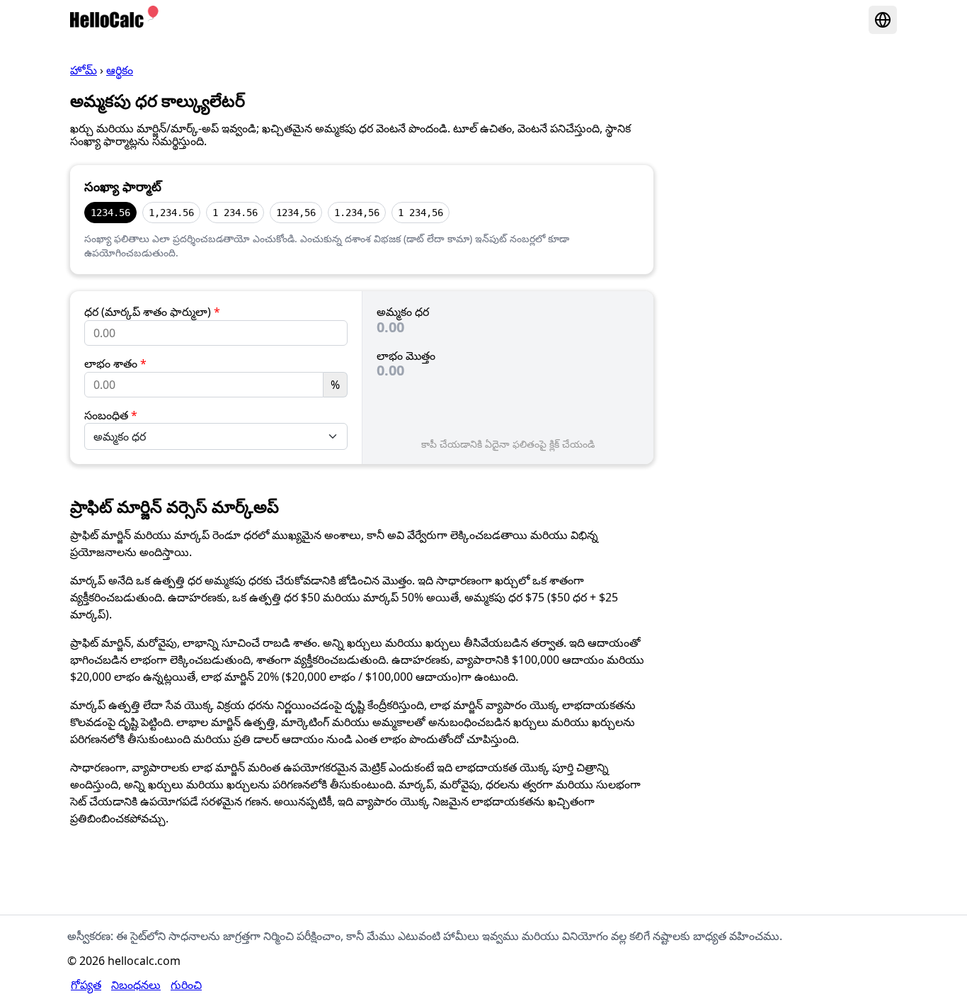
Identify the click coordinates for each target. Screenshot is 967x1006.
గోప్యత (86, 985)
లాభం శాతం (115, 363)
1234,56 (296, 212)
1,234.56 (171, 212)
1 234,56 (420, 212)
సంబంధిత (110, 415)
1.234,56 (356, 212)
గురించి (186, 985)
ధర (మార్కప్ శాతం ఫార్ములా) (152, 311)
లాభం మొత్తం (406, 355)
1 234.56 (235, 212)
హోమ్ (83, 70)
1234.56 (110, 212)
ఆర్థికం (119, 70)
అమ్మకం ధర (403, 311)
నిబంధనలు (136, 985)
